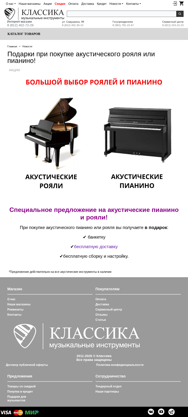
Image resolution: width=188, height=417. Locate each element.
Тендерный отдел (108, 386)
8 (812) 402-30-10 (72, 25)
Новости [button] (115, 3)
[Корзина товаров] (181, 3)
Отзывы (101, 314)
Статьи (100, 319)
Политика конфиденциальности (120, 364)
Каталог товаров (23, 34)
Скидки (60, 3)
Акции (48, 3)
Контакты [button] (132, 3)
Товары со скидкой (21, 386)
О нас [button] (10, 3)
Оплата (73, 3)
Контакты (14, 314)
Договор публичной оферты (27, 364)
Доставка (87, 3)
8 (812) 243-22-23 (173, 25)
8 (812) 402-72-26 (20, 25)
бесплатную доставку (96, 246)
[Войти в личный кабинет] (175, 3)
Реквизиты (15, 309)
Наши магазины (30, 3)
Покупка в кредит (20, 391)
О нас (11, 299)
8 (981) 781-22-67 (123, 25)
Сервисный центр (108, 309)
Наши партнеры (107, 391)
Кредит (101, 3)
